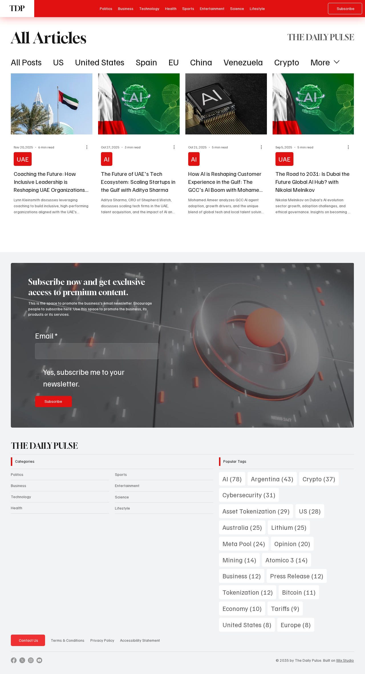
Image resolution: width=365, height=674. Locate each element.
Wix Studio (345, 660)
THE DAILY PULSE (44, 445)
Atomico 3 (288, 559)
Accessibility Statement (140, 640)
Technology (21, 496)
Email (46, 335)
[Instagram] (31, 660)
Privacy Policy (102, 640)
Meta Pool (245, 543)
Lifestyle (122, 508)
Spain (146, 61)
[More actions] (88, 147)
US (58, 61)
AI (107, 159)
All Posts (26, 61)
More (320, 61)
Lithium (290, 527)
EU (174, 61)
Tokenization (249, 592)
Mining (241, 559)
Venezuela (243, 61)
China (201, 61)
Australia (243, 527)
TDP (17, 8)
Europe (297, 624)
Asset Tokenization (257, 510)
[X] (22, 660)
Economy (243, 608)
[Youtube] (39, 660)
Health (16, 507)
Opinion (294, 543)
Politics (17, 474)
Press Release (298, 575)
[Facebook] (14, 660)
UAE (23, 159)
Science (122, 496)
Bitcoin (300, 592)
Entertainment (127, 485)
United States (99, 61)
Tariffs (287, 608)
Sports (121, 474)
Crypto (286, 61)
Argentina (274, 478)
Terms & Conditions (67, 640)
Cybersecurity (250, 494)
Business (18, 485)
